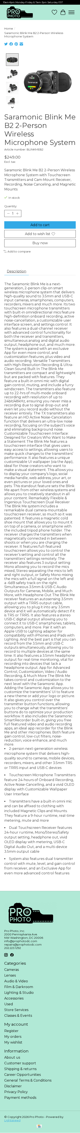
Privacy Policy (16, 1092)
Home (8, 28)
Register (11, 1031)
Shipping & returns (20, 1069)
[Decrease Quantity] (8, 213)
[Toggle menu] (71, 12)
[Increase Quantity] (17, 213)
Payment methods (20, 1098)
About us (12, 1057)
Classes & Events (18, 1016)
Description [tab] (16, 271)
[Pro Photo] (19, 12)
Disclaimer (13, 1086)
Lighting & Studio (19, 993)
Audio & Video (16, 981)
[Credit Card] (39, 1126)
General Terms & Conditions (27, 1080)
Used (8, 1004)
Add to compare (19, 251)
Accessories (13, 998)
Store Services (16, 1010)
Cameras (11, 970)
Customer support (20, 1063)
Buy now (40, 243)
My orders (12, 1037)
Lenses (10, 975)
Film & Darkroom (18, 987)
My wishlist (13, 1042)
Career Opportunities (22, 1075)
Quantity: (10, 206)
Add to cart (40, 225)
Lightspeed (12, 1120)
